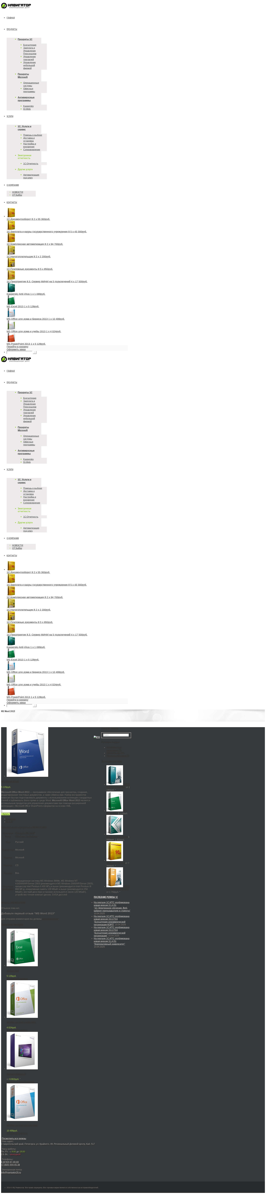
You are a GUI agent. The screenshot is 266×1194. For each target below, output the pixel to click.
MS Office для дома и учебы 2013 (21, 1022)
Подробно (22, 979)
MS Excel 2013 (13, 970)
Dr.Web (27, 109)
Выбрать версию (15, 1082)
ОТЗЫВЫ (17, 195)
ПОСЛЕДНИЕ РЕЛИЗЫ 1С (106, 897)
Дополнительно (11, 819)
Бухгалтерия (29, 45)
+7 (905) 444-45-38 (10, 1165)
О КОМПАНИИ (13, 185)
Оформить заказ (16, 349)
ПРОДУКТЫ (12, 29)
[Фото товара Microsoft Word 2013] (27, 776)
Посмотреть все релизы (14, 1138)
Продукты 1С (25, 39)
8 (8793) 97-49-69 (10, 1162)
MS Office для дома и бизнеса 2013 (22, 1125)
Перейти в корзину (17, 346)
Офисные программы (26, 836)
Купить (6, 814)
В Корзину (12, 979)
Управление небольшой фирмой (29, 65)
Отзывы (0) (10, 822)
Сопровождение (31, 149)
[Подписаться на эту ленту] (97, 737)
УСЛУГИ (10, 116)
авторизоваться (50, 919)
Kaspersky (28, 106)
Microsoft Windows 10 (16, 1074)
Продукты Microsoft (25, 833)
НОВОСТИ (17, 192)
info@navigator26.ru (11, 1172)
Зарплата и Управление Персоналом (29, 51)
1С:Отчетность (30, 163)
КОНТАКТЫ (12, 202)
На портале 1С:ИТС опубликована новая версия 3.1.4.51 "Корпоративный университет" (111, 941)
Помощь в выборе (32, 135)
